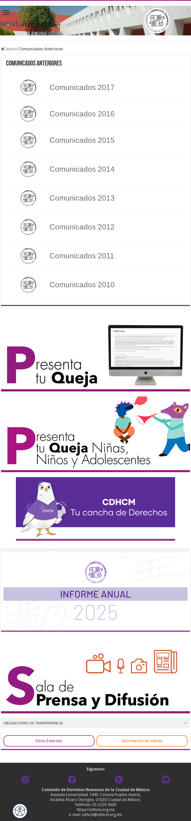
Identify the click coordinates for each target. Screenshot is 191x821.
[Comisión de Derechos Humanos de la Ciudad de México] (95, 20)
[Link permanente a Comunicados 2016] (28, 114)
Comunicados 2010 (82, 285)
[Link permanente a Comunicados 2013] (28, 198)
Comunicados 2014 (82, 169)
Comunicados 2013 (82, 198)
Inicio (10, 49)
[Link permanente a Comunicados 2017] (28, 87)
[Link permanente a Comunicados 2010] (28, 285)
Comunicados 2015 (82, 140)
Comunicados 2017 (82, 87)
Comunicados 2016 (82, 114)
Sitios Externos (49, 741)
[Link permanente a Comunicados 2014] (28, 169)
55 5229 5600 (104, 804)
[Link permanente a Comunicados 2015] (28, 140)
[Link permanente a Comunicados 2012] (28, 227)
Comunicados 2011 (81, 256)
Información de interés (142, 741)
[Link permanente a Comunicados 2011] (28, 256)
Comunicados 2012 (82, 227)
